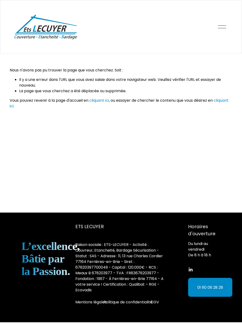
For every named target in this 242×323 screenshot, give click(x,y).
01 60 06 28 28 (210, 287)
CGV (155, 302)
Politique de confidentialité (128, 302)
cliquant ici (99, 100)
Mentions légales (91, 302)
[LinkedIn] (190, 269)
